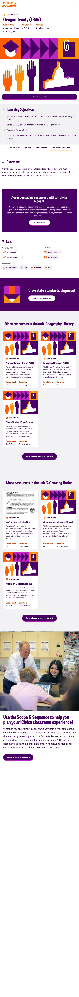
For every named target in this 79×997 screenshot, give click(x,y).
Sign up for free (39, 222)
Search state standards (42, 298)
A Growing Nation (10, 31)
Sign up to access (39, 97)
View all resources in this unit (39, 456)
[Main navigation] (75, 4)
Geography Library (11, 28)
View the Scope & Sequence (18, 757)
